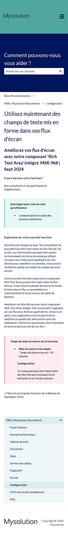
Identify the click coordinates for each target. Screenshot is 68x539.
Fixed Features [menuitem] (18, 427)
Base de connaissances (17, 95)
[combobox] (30, 71)
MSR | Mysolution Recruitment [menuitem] (24, 420)
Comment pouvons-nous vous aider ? (32, 59)
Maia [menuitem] (13, 456)
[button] (61, 420)
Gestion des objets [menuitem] (20, 463)
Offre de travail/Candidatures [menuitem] (27, 492)
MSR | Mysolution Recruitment (22, 103)
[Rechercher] (60, 71)
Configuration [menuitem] (18, 484)
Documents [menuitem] (16, 448)
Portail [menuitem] (14, 477)
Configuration (54, 103)
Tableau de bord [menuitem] (19, 441)
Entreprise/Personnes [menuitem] (22, 434)
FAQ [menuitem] (12, 499)
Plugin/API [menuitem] (16, 470)
